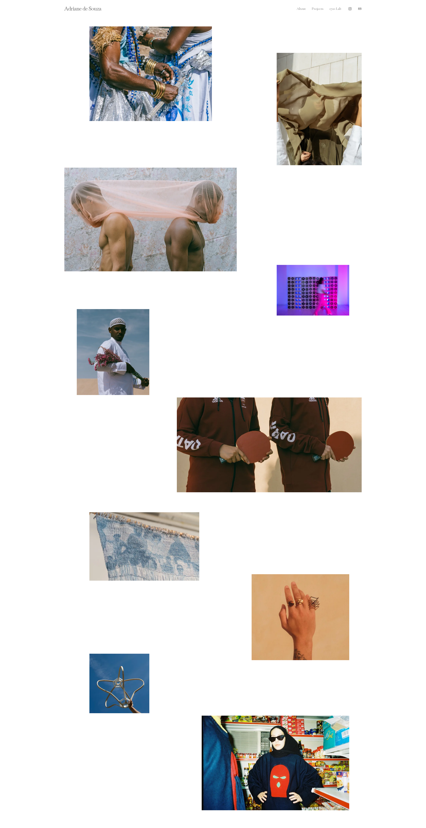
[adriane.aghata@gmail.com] (360, 9)
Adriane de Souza (82, 8)
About (301, 8)
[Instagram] (350, 9)
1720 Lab (335, 8)
